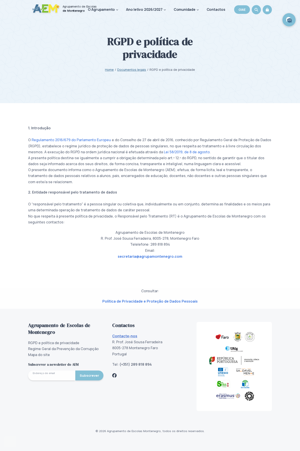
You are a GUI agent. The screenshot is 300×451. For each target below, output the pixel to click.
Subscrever (89, 375)
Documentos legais (131, 70)
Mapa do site (39, 354)
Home (109, 70)
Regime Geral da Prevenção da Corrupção (63, 348)
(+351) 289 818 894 (135, 364)
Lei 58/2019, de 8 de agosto (187, 152)
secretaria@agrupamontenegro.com (150, 256)
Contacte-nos (124, 336)
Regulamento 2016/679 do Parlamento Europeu (71, 139)
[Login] (267, 9)
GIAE (242, 9)
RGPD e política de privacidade (53, 342)
